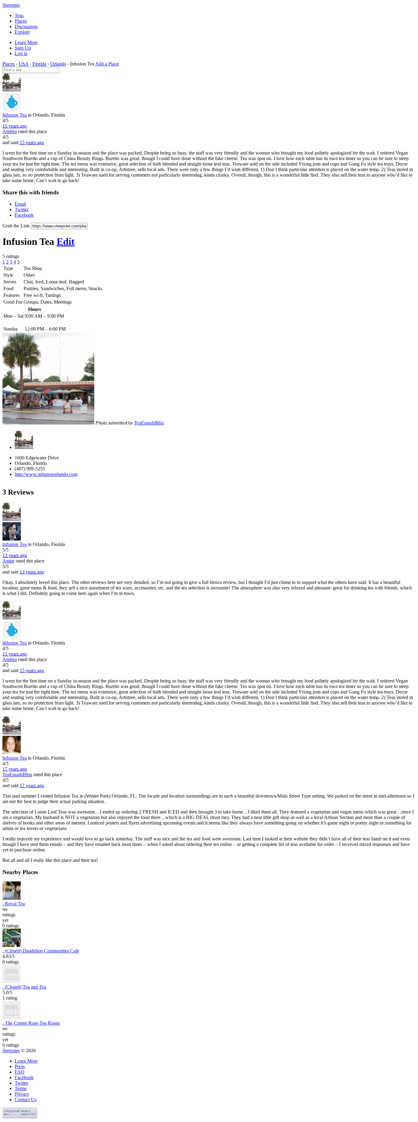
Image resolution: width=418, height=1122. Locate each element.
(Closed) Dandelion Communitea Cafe (40, 950)
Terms (21, 1088)
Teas (19, 15)
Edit (66, 241)
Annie (8, 560)
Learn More (26, 42)
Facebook (24, 215)
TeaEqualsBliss (149, 422)
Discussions (26, 26)
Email (20, 204)
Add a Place (107, 63)
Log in (21, 53)
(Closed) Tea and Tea (24, 986)
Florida (39, 63)
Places (21, 21)
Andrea (9, 131)
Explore (22, 32)
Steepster (11, 5)
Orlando (58, 63)
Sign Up (23, 47)
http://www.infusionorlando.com (46, 474)
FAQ (19, 1072)
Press (20, 1066)
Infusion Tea (14, 115)
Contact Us (25, 1099)
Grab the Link (16, 225)
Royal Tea (13, 903)
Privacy (22, 1094)
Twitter (21, 209)
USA (23, 63)
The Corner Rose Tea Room (31, 1023)
